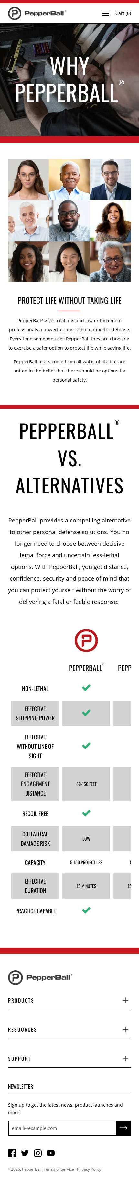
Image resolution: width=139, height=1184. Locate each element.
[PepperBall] (37, 13)
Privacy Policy (89, 1169)
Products (21, 1000)
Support (19, 1058)
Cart (123, 13)
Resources (22, 1029)
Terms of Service (59, 1169)
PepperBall (32, 1169)
